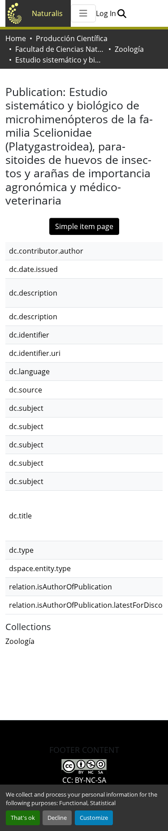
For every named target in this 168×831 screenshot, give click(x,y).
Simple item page (84, 226)
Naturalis (47, 13)
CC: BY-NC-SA (84, 780)
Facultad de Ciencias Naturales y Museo (60, 49)
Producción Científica (72, 38)
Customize (94, 818)
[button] (121, 13)
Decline (57, 818)
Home (15, 38)
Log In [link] (106, 13)
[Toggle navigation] (83, 13)
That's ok (23, 818)
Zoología (129, 49)
